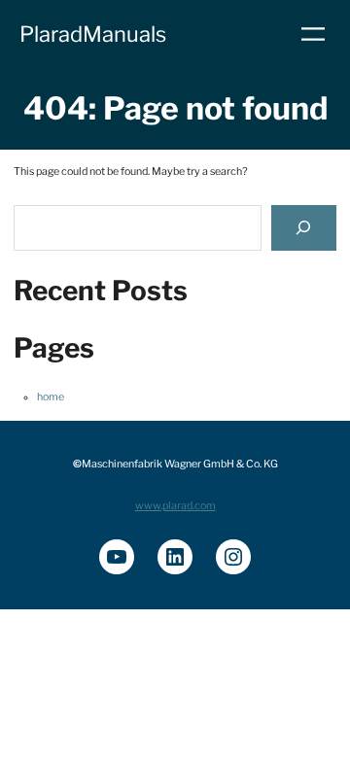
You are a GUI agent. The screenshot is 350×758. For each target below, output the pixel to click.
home (50, 397)
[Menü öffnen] (313, 34)
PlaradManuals (92, 34)
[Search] (303, 228)
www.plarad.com (175, 506)
